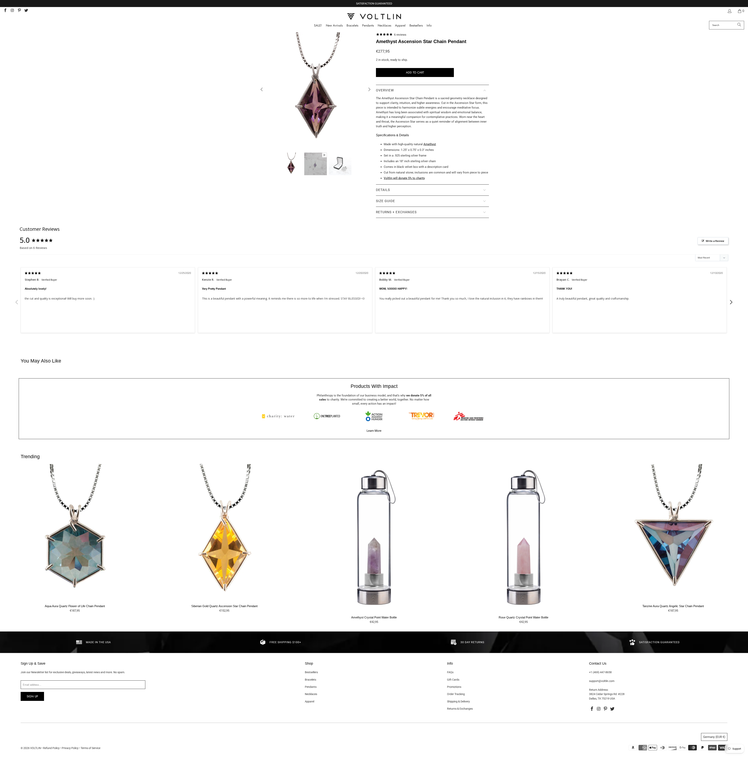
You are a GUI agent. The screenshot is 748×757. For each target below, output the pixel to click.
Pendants (311, 686)
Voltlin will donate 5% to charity (404, 178)
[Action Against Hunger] (374, 416)
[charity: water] (279, 416)
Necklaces (311, 694)
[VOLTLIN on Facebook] (5, 11)
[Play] (315, 89)
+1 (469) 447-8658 (600, 672)
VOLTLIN (35, 748)
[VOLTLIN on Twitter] (26, 11)
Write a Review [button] (715, 241)
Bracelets (310, 679)
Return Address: (598, 689)
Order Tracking (456, 694)
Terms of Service (90, 748)
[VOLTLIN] (374, 17)
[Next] (369, 89)
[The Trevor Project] (421, 416)
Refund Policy (51, 748)
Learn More (374, 430)
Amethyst (429, 144)
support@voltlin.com (601, 681)
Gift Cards (453, 679)
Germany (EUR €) (714, 737)
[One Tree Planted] (326, 416)
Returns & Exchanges (460, 708)
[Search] (739, 25)
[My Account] (729, 11)
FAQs (450, 672)
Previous (17, 300)
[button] (429, 25)
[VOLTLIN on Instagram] (12, 11)
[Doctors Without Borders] (468, 416)
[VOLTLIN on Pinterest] (19, 11)
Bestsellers (311, 672)
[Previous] (262, 89)
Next (731, 300)
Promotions (454, 686)
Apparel (309, 701)
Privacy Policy (70, 748)
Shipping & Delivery (458, 701)
